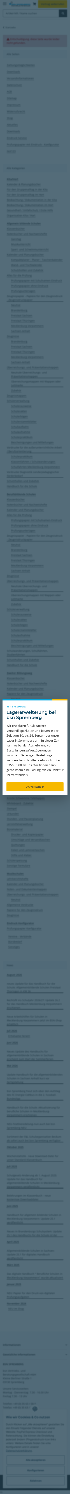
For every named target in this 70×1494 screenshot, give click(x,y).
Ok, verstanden (35, 786)
